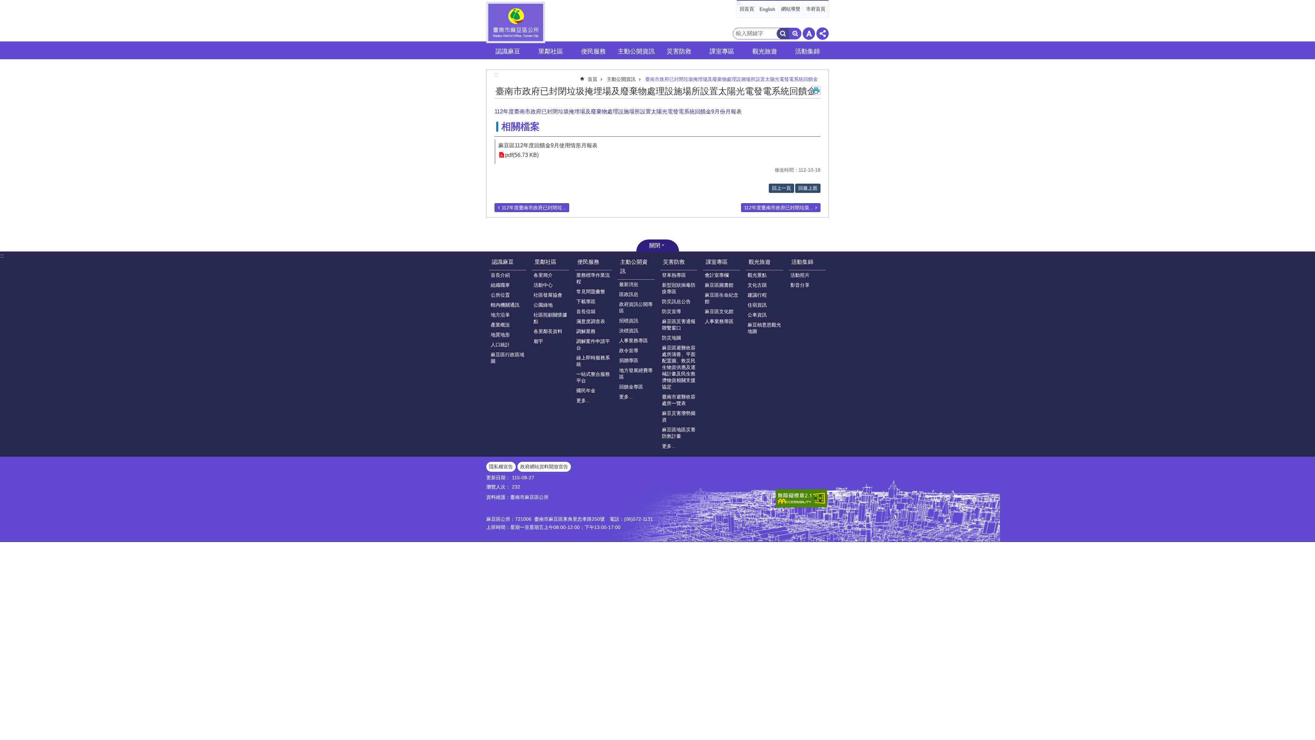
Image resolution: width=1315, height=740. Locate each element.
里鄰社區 (545, 262)
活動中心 (543, 285)
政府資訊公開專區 (636, 307)
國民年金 (586, 390)
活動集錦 (802, 262)
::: (739, 3)
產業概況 (500, 325)
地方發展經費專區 (636, 374)
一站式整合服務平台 (593, 377)
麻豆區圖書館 (719, 285)
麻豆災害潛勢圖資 (679, 416)
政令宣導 (628, 350)
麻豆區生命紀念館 (721, 298)
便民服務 (588, 262)
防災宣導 (671, 311)
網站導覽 (790, 9)
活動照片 (800, 275)
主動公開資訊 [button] (636, 51)
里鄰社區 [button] (550, 51)
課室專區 (717, 262)
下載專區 (586, 301)
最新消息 (628, 284)
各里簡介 (543, 275)
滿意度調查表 (590, 321)
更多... (583, 400)
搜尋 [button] (783, 33)
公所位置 (500, 295)
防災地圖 (671, 338)
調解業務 (586, 331)
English (767, 9)
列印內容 (816, 90)
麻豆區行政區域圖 (507, 358)
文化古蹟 (757, 285)
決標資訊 (628, 330)
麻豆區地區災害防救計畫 (679, 433)
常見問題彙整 (590, 291)
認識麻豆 (503, 262)
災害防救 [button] (679, 51)
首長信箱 (586, 311)
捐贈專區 (628, 360)
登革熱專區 (674, 275)
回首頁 (747, 9)
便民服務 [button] (593, 51)
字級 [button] (809, 33)
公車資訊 (757, 315)
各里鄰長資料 (548, 331)
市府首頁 (815, 9)
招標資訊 (628, 320)
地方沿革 (500, 315)
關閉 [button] (654, 245)
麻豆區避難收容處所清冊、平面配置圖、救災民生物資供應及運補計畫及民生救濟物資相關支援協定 (679, 367)
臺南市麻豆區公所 (515, 22)
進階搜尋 (795, 33)
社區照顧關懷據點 (550, 318)
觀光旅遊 (760, 262)
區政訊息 (628, 294)
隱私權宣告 (501, 466)
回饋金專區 (631, 387)
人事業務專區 (633, 340)
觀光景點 (757, 275)
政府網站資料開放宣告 (544, 466)
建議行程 (757, 295)
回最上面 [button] (807, 188)
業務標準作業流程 (593, 278)
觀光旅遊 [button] (764, 51)
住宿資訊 (757, 305)
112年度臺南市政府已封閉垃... (534, 207)
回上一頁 (781, 188)
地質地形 (500, 334)
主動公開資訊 (621, 79)
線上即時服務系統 (593, 361)
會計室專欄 (717, 275)
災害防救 (674, 262)
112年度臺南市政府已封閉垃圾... (778, 207)
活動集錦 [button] (807, 51)
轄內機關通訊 (505, 305)
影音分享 (800, 285)
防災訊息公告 (676, 301)
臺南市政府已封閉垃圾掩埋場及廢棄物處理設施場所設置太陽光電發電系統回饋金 (731, 79)
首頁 (592, 79)
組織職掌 (500, 285)
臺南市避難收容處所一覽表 (679, 400)
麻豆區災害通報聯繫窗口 (679, 325)
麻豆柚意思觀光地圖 (764, 328)
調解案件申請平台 (593, 344)
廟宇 (538, 341)
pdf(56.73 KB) (522, 155)
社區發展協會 (548, 295)
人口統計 (500, 344)
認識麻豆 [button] (508, 51)
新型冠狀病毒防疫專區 (679, 288)
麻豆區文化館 (719, 311)
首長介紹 (500, 275)
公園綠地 (543, 305)
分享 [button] (822, 33)
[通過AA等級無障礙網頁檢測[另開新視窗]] (801, 498)
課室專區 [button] (722, 51)
